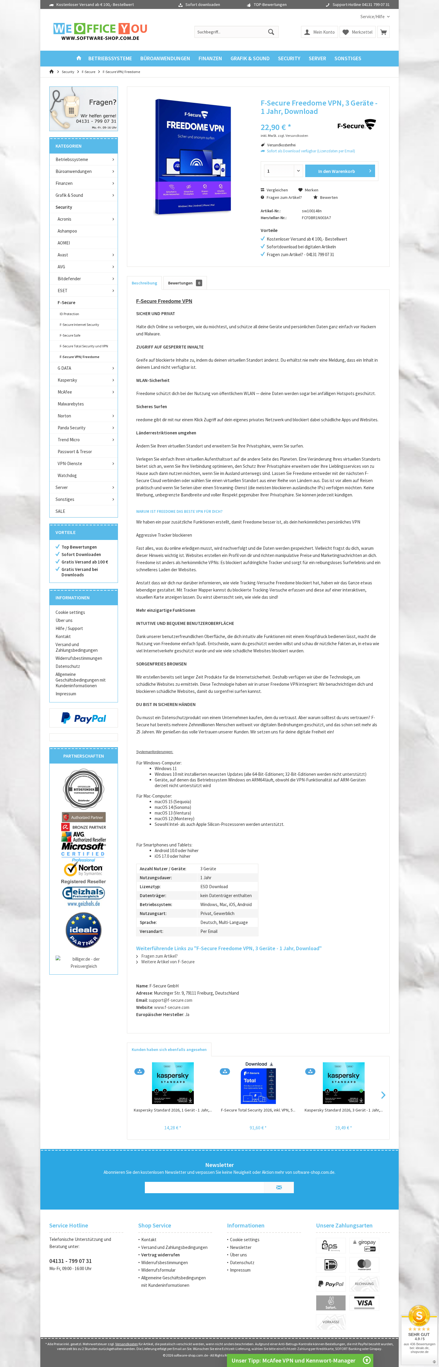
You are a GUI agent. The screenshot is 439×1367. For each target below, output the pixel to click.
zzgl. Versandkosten (293, 135)
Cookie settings (70, 612)
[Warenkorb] (383, 32)
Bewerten (328, 197)
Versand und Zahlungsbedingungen (77, 647)
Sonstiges (65, 499)
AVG (61, 267)
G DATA (64, 368)
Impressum (66, 693)
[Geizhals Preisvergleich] (84, 896)
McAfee (65, 392)
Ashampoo (67, 231)
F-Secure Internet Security (79, 324)
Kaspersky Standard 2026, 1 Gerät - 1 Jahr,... (173, 1110)
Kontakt (63, 636)
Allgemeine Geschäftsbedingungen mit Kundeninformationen (81, 679)
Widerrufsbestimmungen (79, 658)
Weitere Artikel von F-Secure (167, 962)
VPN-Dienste (70, 463)
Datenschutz (68, 666)
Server (62, 487)
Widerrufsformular (158, 1270)
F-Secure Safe (70, 335)
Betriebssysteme (72, 159)
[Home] (78, 58)
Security (64, 207)
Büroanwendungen (74, 171)
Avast (63, 255)
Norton (64, 416)
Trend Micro (69, 439)
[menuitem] (373, 16)
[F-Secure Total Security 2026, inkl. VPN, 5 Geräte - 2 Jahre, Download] (258, 1083)
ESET (62, 290)
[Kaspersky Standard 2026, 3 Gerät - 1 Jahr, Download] (343, 1083)
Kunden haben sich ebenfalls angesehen (169, 1049)
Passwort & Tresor (75, 451)
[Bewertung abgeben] (293, 119)
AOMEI (64, 243)
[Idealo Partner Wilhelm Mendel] (84, 930)
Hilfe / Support (69, 628)
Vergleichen (277, 190)
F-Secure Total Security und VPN (84, 346)
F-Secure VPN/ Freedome (79, 356)
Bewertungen (184, 283)
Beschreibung (144, 283)
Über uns (64, 620)
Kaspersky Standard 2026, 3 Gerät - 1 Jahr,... (344, 1110)
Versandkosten (126, 1344)
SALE (60, 511)
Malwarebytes (71, 404)
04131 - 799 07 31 (70, 1260)
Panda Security (71, 428)
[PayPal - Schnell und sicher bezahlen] (83, 718)
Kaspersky (67, 380)
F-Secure (66, 302)
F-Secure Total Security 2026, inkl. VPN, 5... (258, 1110)
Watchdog (67, 475)
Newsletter (240, 1247)
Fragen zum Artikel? (284, 197)
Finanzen (64, 183)
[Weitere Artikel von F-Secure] (356, 124)
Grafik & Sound (69, 195)
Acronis (64, 219)
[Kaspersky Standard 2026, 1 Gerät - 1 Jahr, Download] (173, 1083)
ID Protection (69, 314)
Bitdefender (69, 278)
